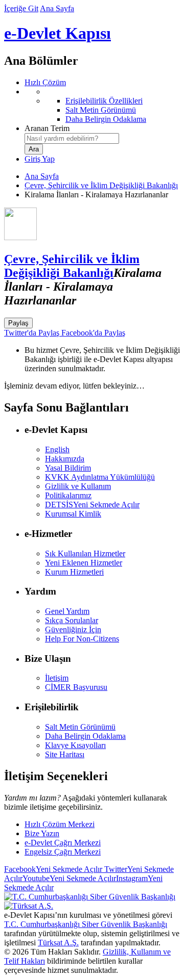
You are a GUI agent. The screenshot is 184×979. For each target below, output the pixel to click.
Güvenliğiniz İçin (73, 629)
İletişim (56, 678)
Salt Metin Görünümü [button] (80, 727)
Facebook (53, 869)
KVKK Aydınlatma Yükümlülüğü (100, 477)
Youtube (69, 878)
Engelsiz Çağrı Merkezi (63, 851)
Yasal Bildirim (68, 467)
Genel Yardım (67, 611)
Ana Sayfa (57, 8)
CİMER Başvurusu (76, 687)
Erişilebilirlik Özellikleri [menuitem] (104, 100)
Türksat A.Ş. (58, 942)
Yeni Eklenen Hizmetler (83, 562)
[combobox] (72, 138)
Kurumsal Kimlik (73, 513)
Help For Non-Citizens (82, 638)
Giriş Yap (40, 158)
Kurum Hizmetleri (74, 572)
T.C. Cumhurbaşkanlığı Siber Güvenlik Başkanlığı (85, 924)
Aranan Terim (47, 128)
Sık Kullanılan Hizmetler (85, 553)
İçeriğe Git (21, 8)
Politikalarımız (68, 495)
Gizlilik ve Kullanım (78, 486)
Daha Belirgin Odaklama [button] (85, 736)
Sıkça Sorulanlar (71, 620)
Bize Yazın (42, 833)
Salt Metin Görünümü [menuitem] (100, 110)
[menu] (102, 105)
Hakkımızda (64, 458)
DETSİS (92, 504)
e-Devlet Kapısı (57, 33)
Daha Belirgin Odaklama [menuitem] (105, 119)
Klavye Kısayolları (75, 745)
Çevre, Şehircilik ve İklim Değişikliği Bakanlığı (101, 185)
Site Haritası (64, 754)
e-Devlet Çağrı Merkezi (63, 842)
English (57, 449)
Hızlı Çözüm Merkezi (60, 824)
